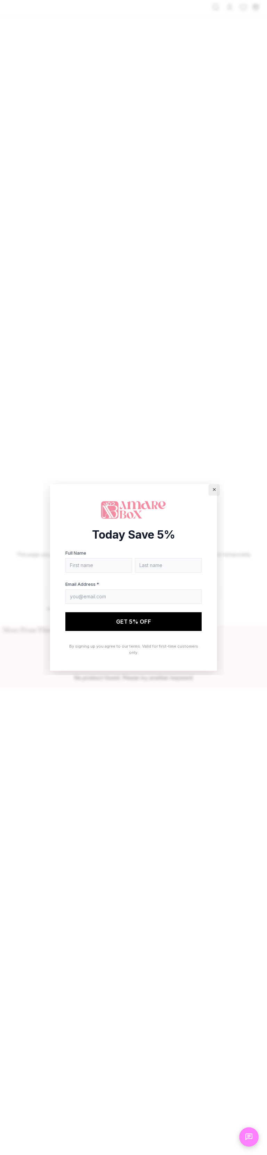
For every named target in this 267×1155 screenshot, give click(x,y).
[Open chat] (249, 1137)
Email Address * (82, 584)
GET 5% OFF (133, 621)
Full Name (75, 553)
